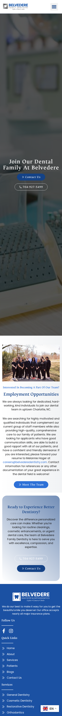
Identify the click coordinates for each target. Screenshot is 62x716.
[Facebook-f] (4, 631)
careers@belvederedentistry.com (25, 462)
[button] (54, 7)
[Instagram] (11, 631)
